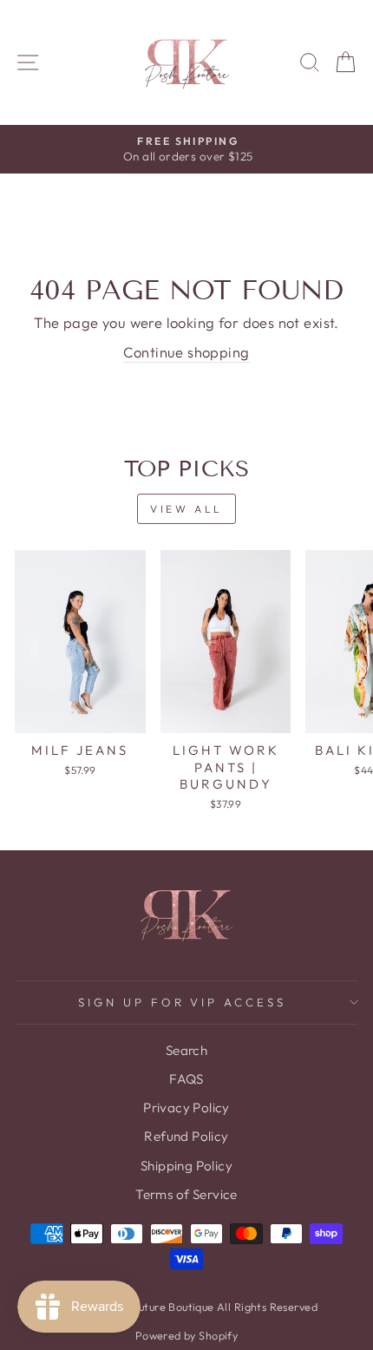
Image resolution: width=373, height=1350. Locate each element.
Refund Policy (186, 1136)
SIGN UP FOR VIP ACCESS (182, 1002)
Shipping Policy (186, 1165)
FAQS (186, 1079)
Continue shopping (186, 352)
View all (186, 508)
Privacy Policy (186, 1107)
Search (186, 1050)
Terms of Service (186, 1194)
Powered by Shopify (186, 1335)
